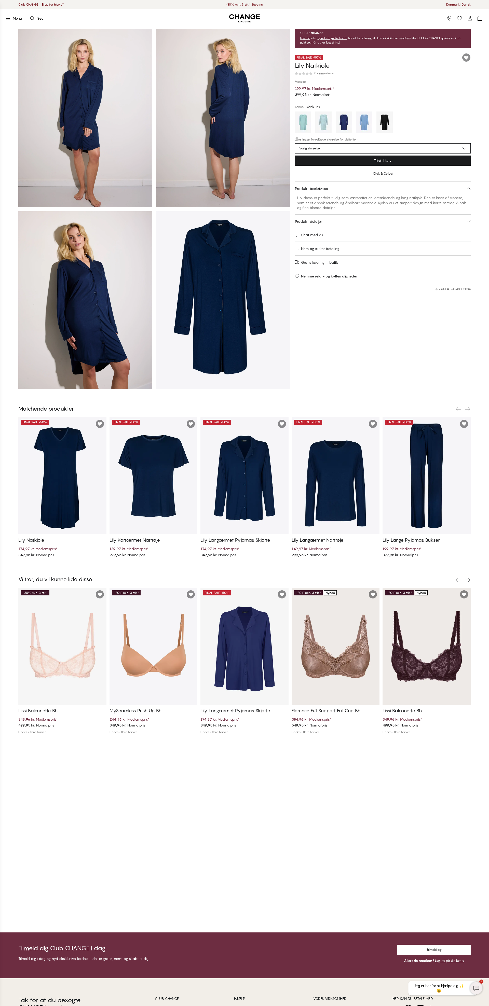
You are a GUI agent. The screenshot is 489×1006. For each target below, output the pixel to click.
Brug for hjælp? (53, 4)
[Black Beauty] (384, 122)
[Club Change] (459, 18)
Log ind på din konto (449, 960)
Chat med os (312, 235)
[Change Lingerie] (244, 18)
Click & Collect (383, 173)
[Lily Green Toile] (323, 122)
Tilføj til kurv (382, 160)
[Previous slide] (458, 409)
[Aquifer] (303, 122)
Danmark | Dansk (458, 4)
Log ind (305, 38)
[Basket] (480, 18)
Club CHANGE (28, 4)
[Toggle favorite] (466, 57)
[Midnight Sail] (344, 122)
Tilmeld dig (434, 950)
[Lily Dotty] (364, 122)
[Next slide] (468, 409)
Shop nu (260, 4)
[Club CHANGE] (470, 18)
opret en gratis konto (332, 38)
